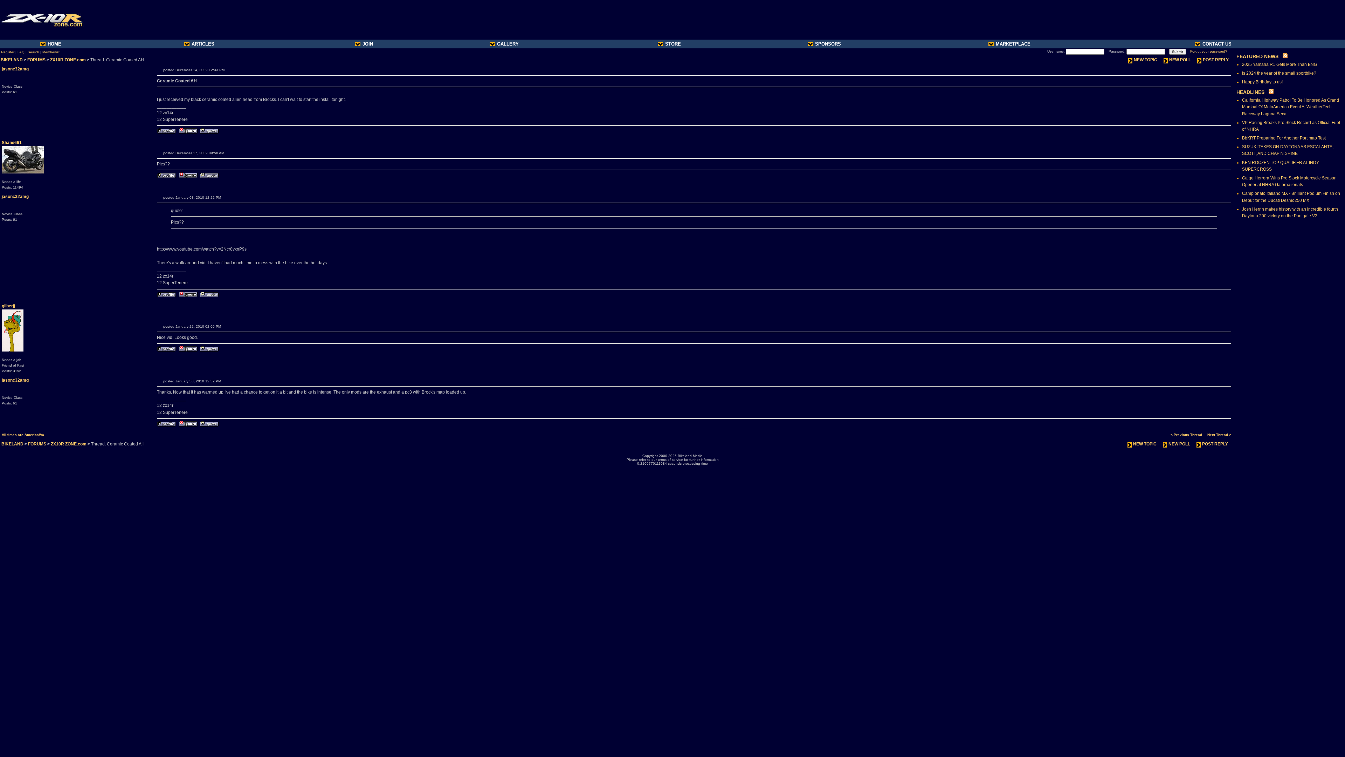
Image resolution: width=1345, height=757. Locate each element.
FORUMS (36, 59)
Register (7, 52)
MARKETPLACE (1013, 44)
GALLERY (508, 44)
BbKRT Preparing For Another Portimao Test (1284, 138)
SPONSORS (828, 44)
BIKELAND (12, 59)
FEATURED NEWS (1257, 56)
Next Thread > (1219, 435)
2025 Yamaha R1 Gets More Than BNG (1279, 64)
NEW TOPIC (1145, 59)
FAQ (21, 52)
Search (33, 52)
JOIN (368, 44)
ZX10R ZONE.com (68, 59)
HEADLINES (1250, 92)
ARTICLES (203, 44)
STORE (673, 44)
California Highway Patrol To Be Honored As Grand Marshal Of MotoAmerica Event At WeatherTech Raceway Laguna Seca (1290, 107)
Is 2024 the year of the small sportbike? (1279, 73)
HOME (54, 44)
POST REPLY (1216, 59)
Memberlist (51, 52)
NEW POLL (1180, 59)
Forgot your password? (1208, 51)
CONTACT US (1217, 44)
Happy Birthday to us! (1262, 82)
